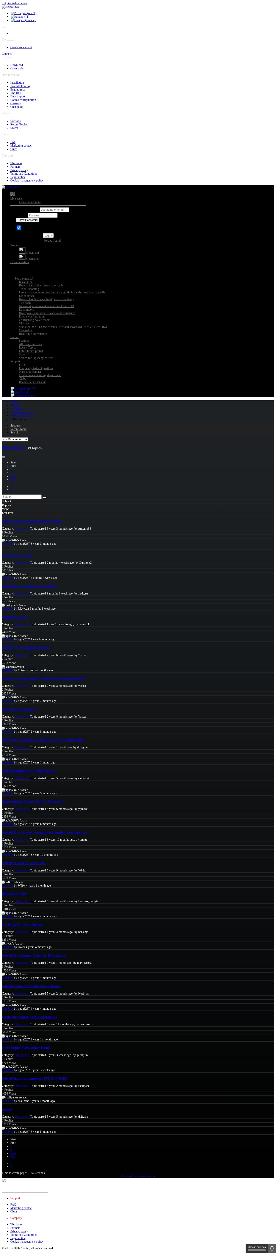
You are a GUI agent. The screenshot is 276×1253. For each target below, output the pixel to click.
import (7, 1109)
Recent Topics (18, 124)
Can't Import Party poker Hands (26, 1048)
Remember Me (31, 228)
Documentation (19, 262)
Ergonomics (17, 89)
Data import (17, 96)
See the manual (24, 278)
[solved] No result (14, 617)
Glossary (15, 103)
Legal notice (17, 177)
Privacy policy (19, 170)
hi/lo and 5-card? (14, 894)
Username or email (27, 209)
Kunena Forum (145, 1176)
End (12, 479)
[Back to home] (10, 6)
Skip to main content (14, 3)
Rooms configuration (23, 100)
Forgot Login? (52, 240)
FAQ (13, 142)
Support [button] (15, 361)
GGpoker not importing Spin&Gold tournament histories (43, 678)
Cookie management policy (27, 180)
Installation (17, 82)
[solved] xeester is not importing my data (31, 521)
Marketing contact (21, 145)
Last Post (7, 543)
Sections (15, 121)
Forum (14, 337)
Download (16, 65)
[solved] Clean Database (19, 709)
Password (21, 215)
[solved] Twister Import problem (25, 648)
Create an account (21, 47)
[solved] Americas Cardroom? (24, 863)
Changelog (16, 106)
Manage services (257, 1247)
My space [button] (16, 198)
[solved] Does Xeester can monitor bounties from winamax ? (45, 832)
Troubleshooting (20, 86)
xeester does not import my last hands (29, 1017)
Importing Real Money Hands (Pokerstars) (33, 801)
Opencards (16, 68)
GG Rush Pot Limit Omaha (22, 925)
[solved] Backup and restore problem (29, 586)
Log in (48, 235)
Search (14, 128)
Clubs (13, 149)
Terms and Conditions (23, 173)
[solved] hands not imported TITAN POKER (35, 1078)
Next (13, 476)
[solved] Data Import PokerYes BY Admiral (34, 955)
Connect (7, 53)
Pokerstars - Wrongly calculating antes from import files (43, 740)
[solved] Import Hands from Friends (28, 771)
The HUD (16, 93)
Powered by (128, 1176)
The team (16, 163)
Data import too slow (17, 555)
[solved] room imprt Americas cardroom (31, 986)
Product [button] (15, 245)
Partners (15, 166)
